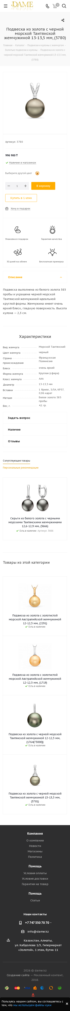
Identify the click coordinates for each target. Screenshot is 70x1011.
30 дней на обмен (17, 261)
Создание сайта (18, 975)
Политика (35, 857)
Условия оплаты (35, 873)
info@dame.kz (38, 931)
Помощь (35, 866)
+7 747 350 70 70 (37, 923)
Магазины (35, 851)
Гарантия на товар (35, 884)
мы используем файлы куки (32, 1005)
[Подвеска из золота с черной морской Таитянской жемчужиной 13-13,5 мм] (35, 100)
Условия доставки (35, 878)
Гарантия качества (51, 239)
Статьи (35, 900)
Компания (35, 833)
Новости (35, 846)
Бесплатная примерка (51, 261)
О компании (35, 840)
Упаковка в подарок (16, 239)
